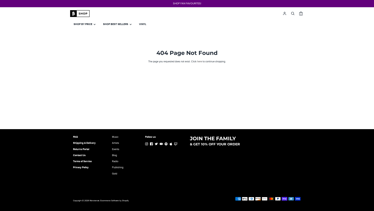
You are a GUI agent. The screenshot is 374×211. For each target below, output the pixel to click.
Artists (115, 143)
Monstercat (94, 200)
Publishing (117, 167)
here (199, 61)
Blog (114, 155)
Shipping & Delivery (84, 143)
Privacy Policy (81, 167)
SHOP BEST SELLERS (116, 24)
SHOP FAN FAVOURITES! (187, 3)
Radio (115, 161)
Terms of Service (82, 161)
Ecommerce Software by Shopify (114, 200)
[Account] (285, 12)
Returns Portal (81, 149)
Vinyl (142, 24)
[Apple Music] (171, 144)
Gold (114, 173)
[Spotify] (166, 144)
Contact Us (79, 155)
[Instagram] (147, 144)
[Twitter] (157, 144)
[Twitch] (176, 144)
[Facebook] (152, 144)
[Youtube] (161, 144)
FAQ (75, 137)
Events (115, 149)
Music (115, 137)
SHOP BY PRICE (83, 24)
